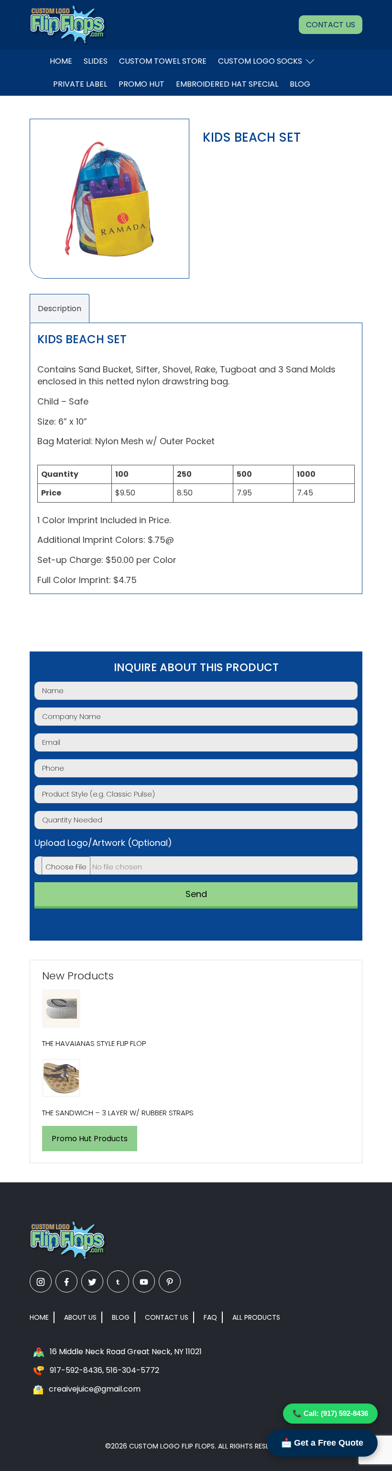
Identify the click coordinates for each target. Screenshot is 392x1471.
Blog (300, 84)
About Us (80, 1317)
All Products (256, 1317)
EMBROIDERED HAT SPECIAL (227, 84)
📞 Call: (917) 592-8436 (330, 1413)
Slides (96, 61)
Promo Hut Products (90, 1138)
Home (61, 61)
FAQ (210, 1317)
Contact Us (330, 24)
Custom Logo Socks (260, 61)
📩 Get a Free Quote (322, 1443)
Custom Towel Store (163, 61)
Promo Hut (141, 84)
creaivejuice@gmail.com (95, 1388)
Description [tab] (59, 308)
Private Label (80, 84)
